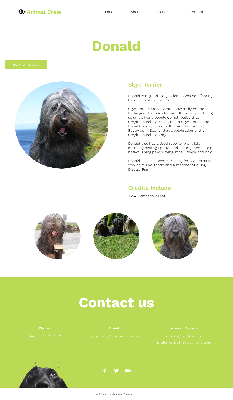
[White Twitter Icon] (116, 371)
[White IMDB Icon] (128, 371)
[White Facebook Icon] (104, 371)
